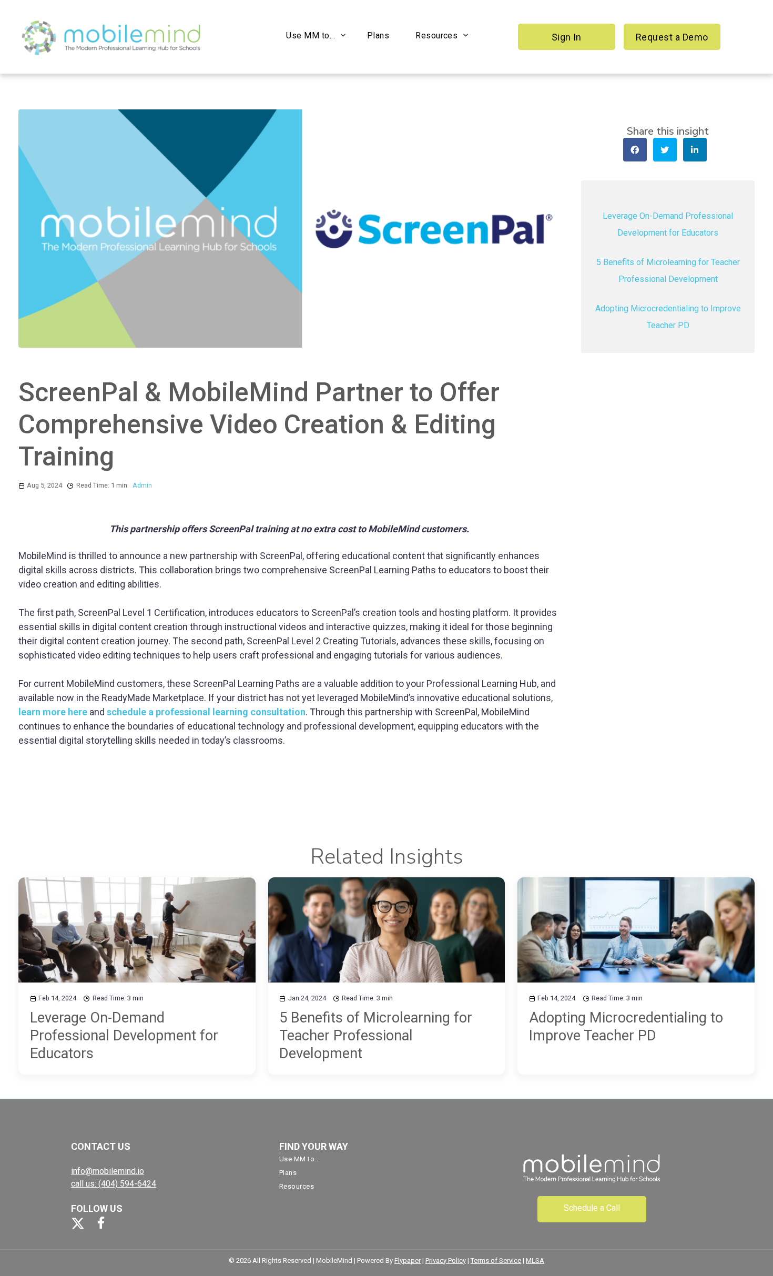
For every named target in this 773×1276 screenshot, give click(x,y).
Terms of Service (496, 1260)
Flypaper (407, 1260)
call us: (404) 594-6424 (113, 1184)
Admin (142, 485)
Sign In (567, 37)
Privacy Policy (445, 1260)
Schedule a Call (592, 1208)
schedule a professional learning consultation (206, 711)
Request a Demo (672, 37)
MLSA (535, 1260)
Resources (436, 35)
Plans (378, 35)
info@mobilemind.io (107, 1171)
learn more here (52, 711)
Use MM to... (310, 35)
